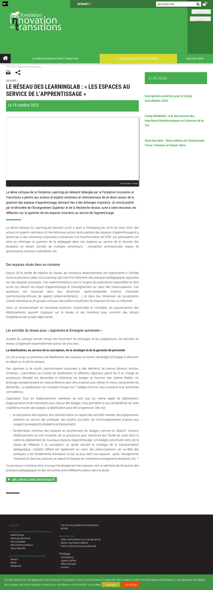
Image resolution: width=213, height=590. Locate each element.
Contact (65, 567)
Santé (13, 562)
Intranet (83, 4)
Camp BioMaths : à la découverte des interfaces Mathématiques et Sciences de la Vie (174, 120)
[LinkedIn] (200, 18)
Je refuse (131, 585)
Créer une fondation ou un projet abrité (81, 539)
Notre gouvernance (20, 538)
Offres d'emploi (68, 563)
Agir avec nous (67, 536)
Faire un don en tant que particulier (79, 546)
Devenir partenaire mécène (74, 542)
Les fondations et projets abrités (27, 556)
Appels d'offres (68, 560)
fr (4, 3)
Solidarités (15, 565)
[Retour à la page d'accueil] (35, 20)
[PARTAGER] (19, 73)
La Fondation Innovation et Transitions (30, 531)
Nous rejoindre (17, 548)
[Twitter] (201, 11)
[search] (178, 4)
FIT (8, 66)
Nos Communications (21, 544)
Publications (67, 557)
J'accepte (111, 585)
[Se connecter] (207, 4)
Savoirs (14, 559)
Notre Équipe (17, 534)
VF (13, 66)
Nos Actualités (17, 541)
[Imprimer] (9, 73)
